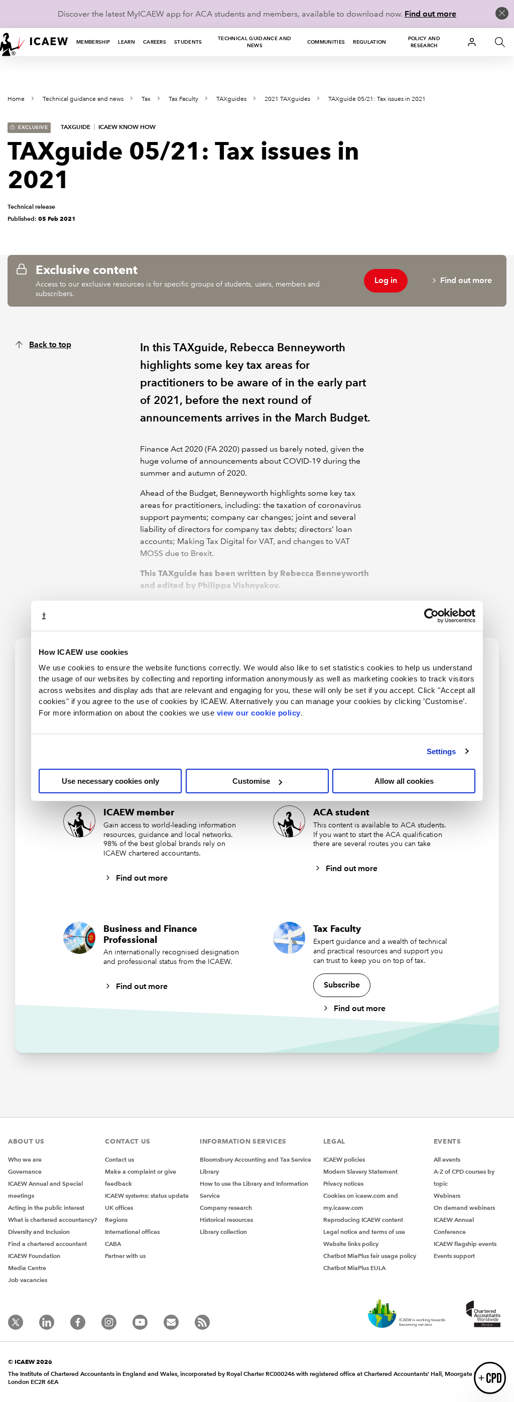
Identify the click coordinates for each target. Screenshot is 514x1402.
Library (209, 1171)
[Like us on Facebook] (77, 1322)
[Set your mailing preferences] (171, 1322)
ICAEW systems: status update (147, 1195)
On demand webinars (464, 1207)
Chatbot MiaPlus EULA (354, 1268)
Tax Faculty (183, 99)
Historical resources (226, 1219)
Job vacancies (27, 1280)
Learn (126, 42)
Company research (226, 1207)
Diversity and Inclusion (39, 1231)
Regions (116, 1219)
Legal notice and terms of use (364, 1231)
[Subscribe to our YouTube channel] (140, 1322)
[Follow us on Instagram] (108, 1322)
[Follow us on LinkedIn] (46, 1322)
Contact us (119, 1159)
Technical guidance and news (254, 42)
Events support (454, 1255)
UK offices (119, 1207)
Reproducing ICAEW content (363, 1219)
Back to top (50, 344)
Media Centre (27, 1268)
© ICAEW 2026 (30, 1361)
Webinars (447, 1195)
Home (16, 99)
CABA (113, 1243)
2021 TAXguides (287, 99)
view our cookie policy (259, 713)
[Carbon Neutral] (405, 1315)
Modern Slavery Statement (360, 1171)
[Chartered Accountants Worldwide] (482, 1315)
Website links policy (350, 1243)
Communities (326, 42)
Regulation (369, 42)
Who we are (25, 1159)
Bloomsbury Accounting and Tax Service (255, 1159)
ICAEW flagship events (465, 1243)
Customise (251, 781)
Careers (154, 42)
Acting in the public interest (46, 1207)
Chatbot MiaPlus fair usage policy (369, 1255)
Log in (385, 280)
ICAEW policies (344, 1159)
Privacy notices (343, 1183)
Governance (25, 1171)
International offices (132, 1231)
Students (188, 42)
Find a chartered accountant (47, 1243)
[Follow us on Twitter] (15, 1322)
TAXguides (231, 99)
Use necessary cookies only (110, 781)
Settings (441, 751)
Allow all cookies (404, 781)
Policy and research (424, 42)
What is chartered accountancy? (52, 1219)
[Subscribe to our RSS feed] (202, 1322)
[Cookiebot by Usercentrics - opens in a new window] (431, 615)
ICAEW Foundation (34, 1255)
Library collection (223, 1231)
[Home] (34, 42)
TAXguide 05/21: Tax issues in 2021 (377, 99)
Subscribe (342, 985)
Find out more (430, 14)
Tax (146, 99)
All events (447, 1159)
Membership (93, 42)
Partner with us (125, 1255)
